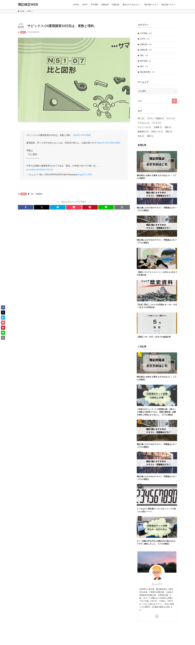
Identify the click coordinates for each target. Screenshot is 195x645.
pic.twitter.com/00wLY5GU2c (39, 169)
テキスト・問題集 (155, 118)
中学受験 (146, 33)
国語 (168, 127)
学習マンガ (157, 132)
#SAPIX (77, 135)
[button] (25, 207)
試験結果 (146, 50)
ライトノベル (144, 127)
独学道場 (145, 61)
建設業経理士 (147, 72)
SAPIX (23, 32)
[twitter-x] (157, 616)
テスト (170, 118)
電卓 (144, 66)
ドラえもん (143, 123)
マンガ (156, 123)
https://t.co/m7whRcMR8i (108, 143)
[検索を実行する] (174, 101)
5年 (32, 194)
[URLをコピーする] (122, 207)
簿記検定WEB (28, 4)
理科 (169, 132)
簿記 (144, 55)
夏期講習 (39, 194)
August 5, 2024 (85, 174)
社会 (141, 136)
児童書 (158, 127)
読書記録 (146, 44)
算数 (150, 136)
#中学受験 (86, 135)
